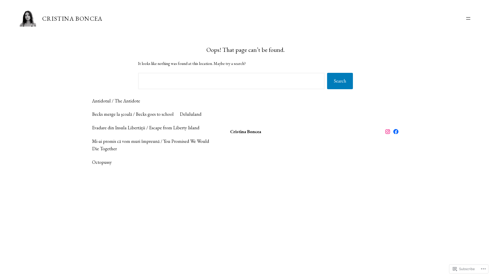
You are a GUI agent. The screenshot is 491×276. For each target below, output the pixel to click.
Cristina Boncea (72, 18)
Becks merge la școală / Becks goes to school (133, 114)
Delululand (191, 114)
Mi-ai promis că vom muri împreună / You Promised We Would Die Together (150, 145)
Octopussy (102, 162)
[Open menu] (468, 18)
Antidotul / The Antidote (116, 101)
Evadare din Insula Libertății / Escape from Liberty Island (145, 128)
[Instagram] (388, 132)
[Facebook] (396, 132)
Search (340, 81)
